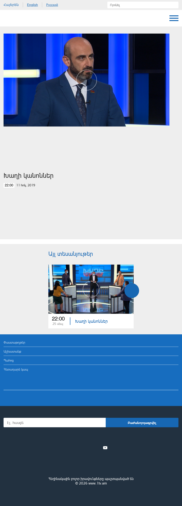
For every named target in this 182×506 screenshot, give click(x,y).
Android (104, 437)
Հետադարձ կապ (16, 369)
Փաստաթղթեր (14, 342)
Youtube (105, 447)
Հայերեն (11, 5)
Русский (52, 5)
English (32, 5)
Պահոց (9, 360)
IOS (78, 437)
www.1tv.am (97, 483)
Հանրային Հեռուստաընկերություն (21, 18)
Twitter (81, 447)
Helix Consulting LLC (91, 494)
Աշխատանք (12, 351)
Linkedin (89, 447)
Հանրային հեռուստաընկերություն (91, 466)
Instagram (97, 447)
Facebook (74, 447)
